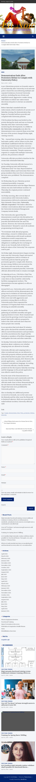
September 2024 (6, 597)
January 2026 (5, 561)
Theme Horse (27, 777)
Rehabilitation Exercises (8, 631)
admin (10, 83)
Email (3, 475)
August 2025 (5, 572)
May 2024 (4, 606)
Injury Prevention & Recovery (10, 624)
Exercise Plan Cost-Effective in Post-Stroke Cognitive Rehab (19, 429)
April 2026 (4, 554)
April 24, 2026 (4, 769)
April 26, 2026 (4, 707)
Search (3, 505)
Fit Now (15, 777)
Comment (4, 445)
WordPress (24, 779)
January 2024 (5, 611)
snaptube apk (5, 639)
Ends (18, 413)
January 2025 (5, 588)
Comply (6, 413)
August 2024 (5, 599)
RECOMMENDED (8, 645)
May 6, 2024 (4, 83)
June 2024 (4, 604)
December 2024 (6, 590)
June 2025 (4, 577)
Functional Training (7, 622)
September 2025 (6, 570)
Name (3, 467)
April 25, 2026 (4, 737)
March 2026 (5, 556)
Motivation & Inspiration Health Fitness (13, 626)
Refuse (32, 413)
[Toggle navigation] (3, 36)
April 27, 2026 (4, 675)
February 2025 (5, 586)
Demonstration (13, 413)
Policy (22, 413)
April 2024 (4, 608)
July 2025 (4, 574)
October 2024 (5, 595)
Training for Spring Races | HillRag (12, 532)
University (4, 415)
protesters (27, 413)
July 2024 (4, 602)
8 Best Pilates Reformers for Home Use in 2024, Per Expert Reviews (18, 422)
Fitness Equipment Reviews (9, 619)
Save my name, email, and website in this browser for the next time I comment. (17, 493)
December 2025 (6, 563)
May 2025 (4, 579)
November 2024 (6, 593)
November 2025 (6, 565)
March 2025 (4, 583)
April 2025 (4, 581)
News (2, 72)
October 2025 (5, 567)
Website (3, 483)
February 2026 (5, 558)
